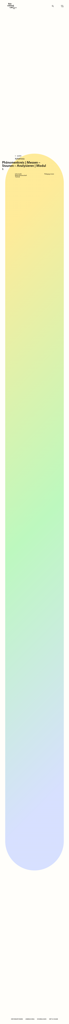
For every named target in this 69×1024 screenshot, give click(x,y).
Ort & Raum (53, 1019)
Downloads (41, 1019)
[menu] (62, 6)
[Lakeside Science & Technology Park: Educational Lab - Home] (11, 6)
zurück (19, 156)
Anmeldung (30, 1019)
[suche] (53, 6)
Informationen (17, 1019)
